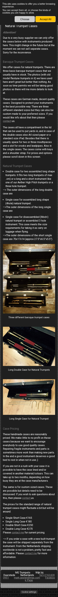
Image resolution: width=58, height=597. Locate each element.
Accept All (45, 19)
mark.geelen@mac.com (27, 577)
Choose (24, 19)
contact (7, 121)
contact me (18, 532)
